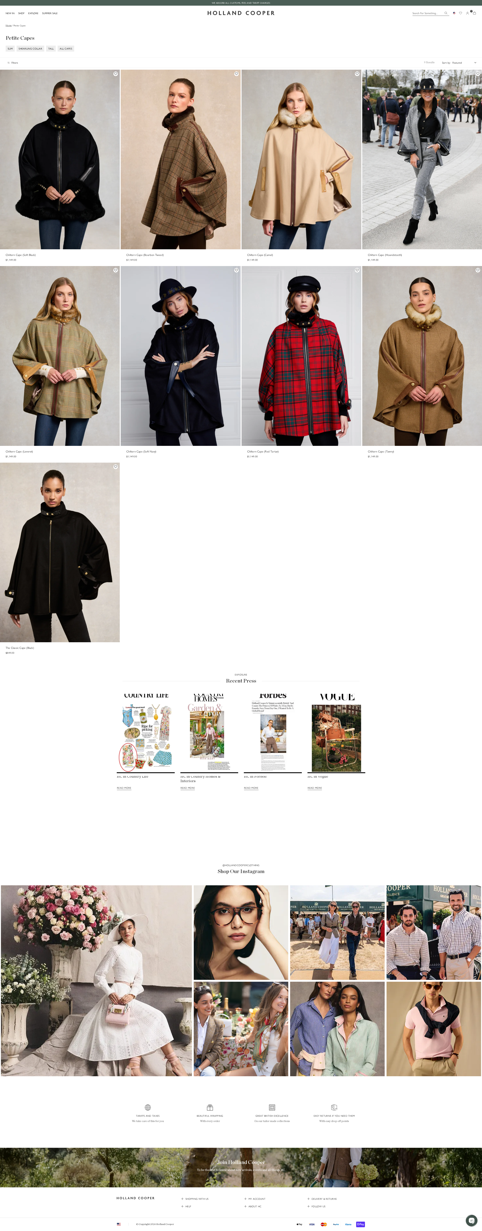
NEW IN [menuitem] (10, 13)
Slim (10, 48)
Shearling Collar (30, 48)
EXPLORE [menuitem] (33, 13)
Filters (14, 62)
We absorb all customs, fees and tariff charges (241, 3)
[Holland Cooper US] (241, 13)
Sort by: (446, 62)
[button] (96, 980)
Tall (51, 48)
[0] (474, 13)
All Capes (66, 48)
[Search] (446, 13)
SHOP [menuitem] (21, 13)
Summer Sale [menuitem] (50, 13)
